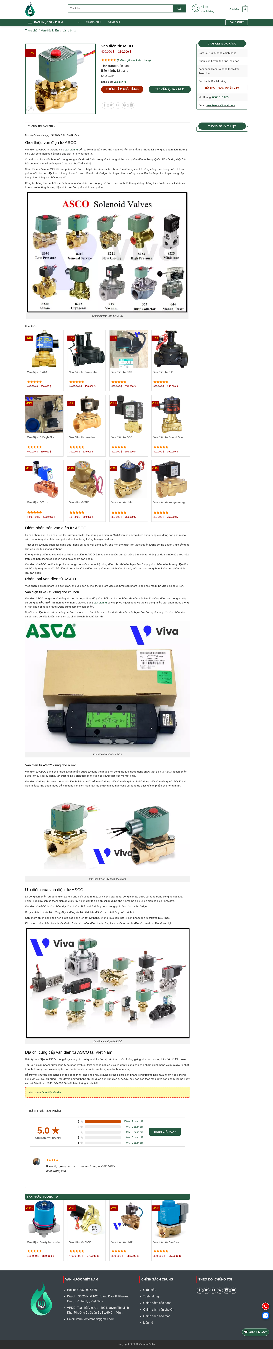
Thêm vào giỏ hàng (122, 89)
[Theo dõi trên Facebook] (200, 1291)
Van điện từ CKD (121, 372)
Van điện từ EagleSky (40, 437)
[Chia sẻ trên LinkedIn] (131, 105)
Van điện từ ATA (37, 372)
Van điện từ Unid (122, 502)
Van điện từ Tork (37, 502)
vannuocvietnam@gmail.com (95, 1319)
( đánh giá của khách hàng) (134, 60)
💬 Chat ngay (255, 1332)
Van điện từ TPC (79, 502)
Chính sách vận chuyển (158, 1309)
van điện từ (71, 149)
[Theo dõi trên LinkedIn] (227, 1291)
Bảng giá (114, 22)
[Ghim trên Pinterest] (125, 105)
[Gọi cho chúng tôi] (220, 1291)
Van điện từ (69, 30)
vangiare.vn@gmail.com (221, 105)
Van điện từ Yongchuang (169, 502)
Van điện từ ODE (121, 437)
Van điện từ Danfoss (166, 1242)
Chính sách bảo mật (156, 1316)
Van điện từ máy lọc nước (43, 1242)
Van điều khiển (50, 30)
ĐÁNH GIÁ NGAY (165, 1131)
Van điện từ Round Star (168, 437)
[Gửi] (179, 8)
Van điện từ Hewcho (82, 437)
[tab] (41, 126)
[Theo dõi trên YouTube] (233, 1291)
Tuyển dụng (151, 1296)
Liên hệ (148, 1322)
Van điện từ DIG (163, 372)
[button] (239, 9)
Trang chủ (93, 22)
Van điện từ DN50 (80, 1242)
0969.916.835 (220, 97)
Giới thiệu (149, 1289)
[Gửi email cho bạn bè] (118, 105)
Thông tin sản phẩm (42, 126)
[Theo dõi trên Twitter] (206, 1291)
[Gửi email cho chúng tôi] (213, 1291)
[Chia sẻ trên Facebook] (105, 105)
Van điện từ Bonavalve (83, 372)
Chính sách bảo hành (157, 1302)
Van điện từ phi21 (122, 1242)
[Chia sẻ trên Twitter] (111, 105)
